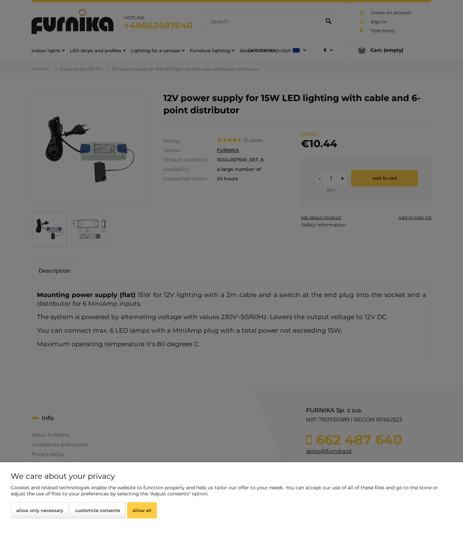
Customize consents (97, 510)
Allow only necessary (39, 510)
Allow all (142, 510)
